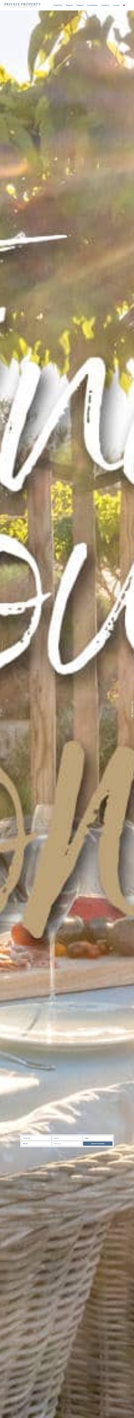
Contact (116, 5)
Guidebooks (92, 5)
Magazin (80, 5)
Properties (58, 5)
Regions (69, 5)
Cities (86, 1138)
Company (105, 5)
